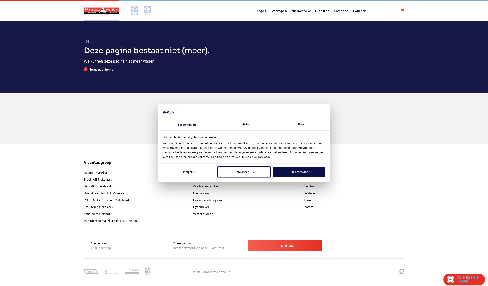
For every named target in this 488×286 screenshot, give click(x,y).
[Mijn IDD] (393, 10)
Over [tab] (301, 123)
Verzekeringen (203, 213)
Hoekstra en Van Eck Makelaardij (106, 193)
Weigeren (189, 172)
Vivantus (308, 186)
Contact (308, 207)
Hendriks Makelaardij (98, 186)
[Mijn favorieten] (384, 10)
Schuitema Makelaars (98, 207)
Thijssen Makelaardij (97, 213)
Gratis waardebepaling (208, 200)
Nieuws (308, 200)
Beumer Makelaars (96, 172)
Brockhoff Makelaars (98, 179)
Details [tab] (244, 123)
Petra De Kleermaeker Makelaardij (107, 200)
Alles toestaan (298, 172)
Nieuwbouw (201, 193)
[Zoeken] (375, 10)
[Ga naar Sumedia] (401, 272)
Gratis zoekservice (205, 186)
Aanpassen (241, 172)
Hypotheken (201, 207)
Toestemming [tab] (187, 124)
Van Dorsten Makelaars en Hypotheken (110, 220)
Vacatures (309, 193)
